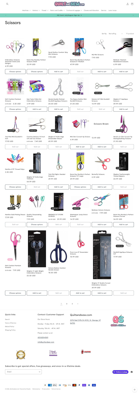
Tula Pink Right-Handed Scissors (56, 175)
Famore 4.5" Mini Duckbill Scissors (100, 100)
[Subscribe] (39, 371)
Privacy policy (46, 389)
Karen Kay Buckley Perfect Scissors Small (36, 61)
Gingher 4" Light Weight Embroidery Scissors (35, 272)
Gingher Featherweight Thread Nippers (121, 175)
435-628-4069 (43, 337)
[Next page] (78, 303)
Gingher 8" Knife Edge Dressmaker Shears (56, 137)
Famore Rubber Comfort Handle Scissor (57, 269)
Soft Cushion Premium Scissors (13, 100)
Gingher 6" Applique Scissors (120, 100)
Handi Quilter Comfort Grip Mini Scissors (58, 53)
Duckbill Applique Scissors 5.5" (122, 253)
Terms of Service (10, 323)
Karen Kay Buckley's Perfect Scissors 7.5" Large (80, 175)
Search (7, 319)
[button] (7, 4)
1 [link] (61, 304)
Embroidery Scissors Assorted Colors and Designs (12, 61)
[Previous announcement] (6, 15)
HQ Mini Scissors (98, 55)
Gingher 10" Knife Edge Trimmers (35, 178)
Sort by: (104, 34)
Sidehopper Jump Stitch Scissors (79, 215)
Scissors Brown (101, 124)
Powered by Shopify (25, 389)
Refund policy (36, 389)
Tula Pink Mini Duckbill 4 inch (13, 137)
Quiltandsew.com (14, 389)
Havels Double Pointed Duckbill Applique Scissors (57, 100)
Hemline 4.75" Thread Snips (14, 169)
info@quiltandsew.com (46, 342)
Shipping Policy (10, 330)
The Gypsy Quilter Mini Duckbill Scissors (78, 100)
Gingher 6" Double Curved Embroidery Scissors (101, 284)
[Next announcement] (133, 15)
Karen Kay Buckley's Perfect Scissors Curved (123, 215)
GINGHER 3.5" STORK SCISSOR (55, 215)
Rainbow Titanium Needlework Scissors (120, 61)
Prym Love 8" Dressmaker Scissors (79, 253)
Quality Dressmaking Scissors (34, 215)
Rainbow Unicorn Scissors (101, 210)
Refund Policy (9, 326)
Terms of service (56, 389)
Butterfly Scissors (98, 174)
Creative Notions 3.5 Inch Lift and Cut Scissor (36, 137)
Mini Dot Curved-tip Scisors (80, 137)
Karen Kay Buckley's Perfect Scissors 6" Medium (80, 61)
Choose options (15, 71)
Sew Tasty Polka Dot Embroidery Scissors (34, 100)
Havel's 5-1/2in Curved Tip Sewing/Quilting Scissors (122, 137)
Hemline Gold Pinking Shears (15, 214)
